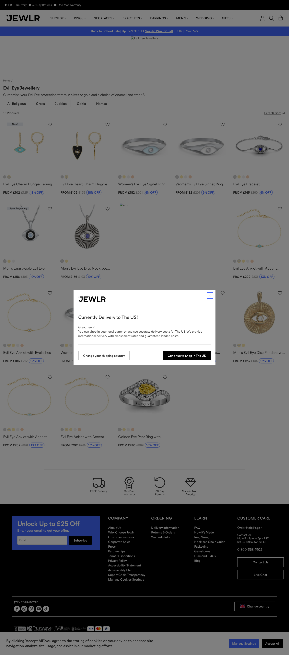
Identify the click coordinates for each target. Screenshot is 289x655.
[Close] (210, 295)
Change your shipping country (104, 355)
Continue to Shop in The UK (187, 355)
